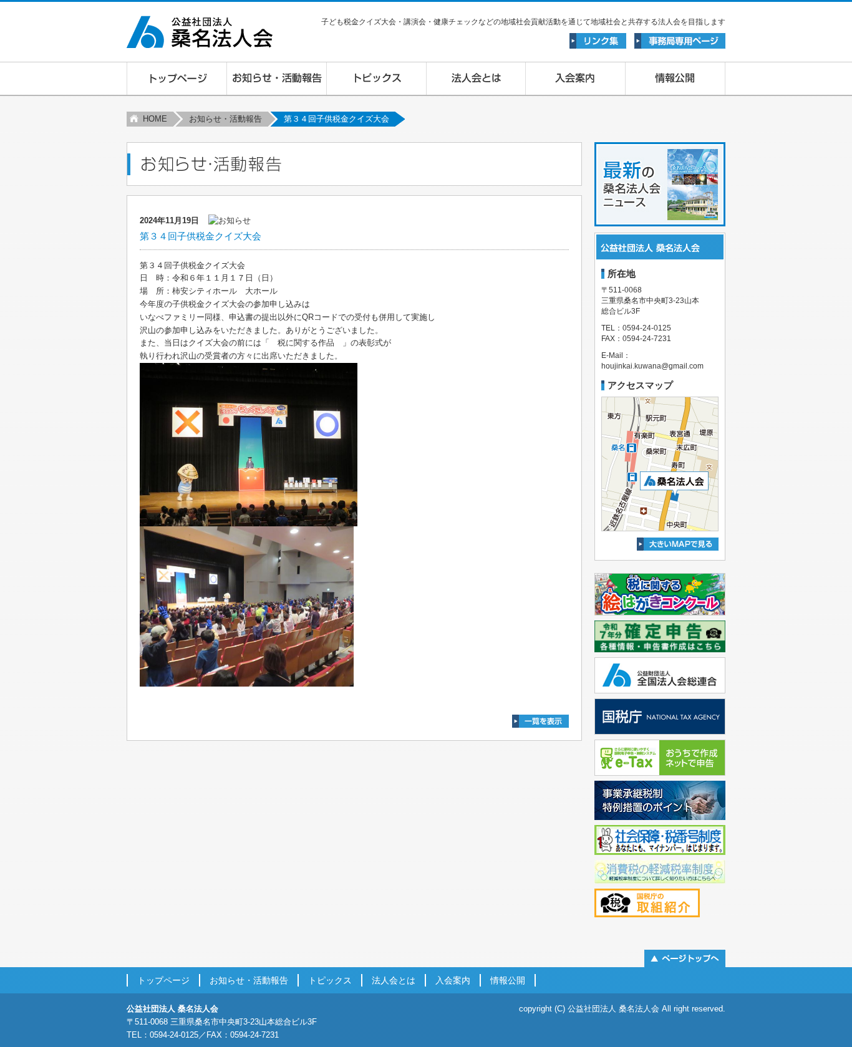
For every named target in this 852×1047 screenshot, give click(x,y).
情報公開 (507, 980)
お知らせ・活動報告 (225, 118)
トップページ (163, 980)
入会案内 (452, 980)
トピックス (330, 980)
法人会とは (393, 980)
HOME (155, 118)
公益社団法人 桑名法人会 (613, 1008)
